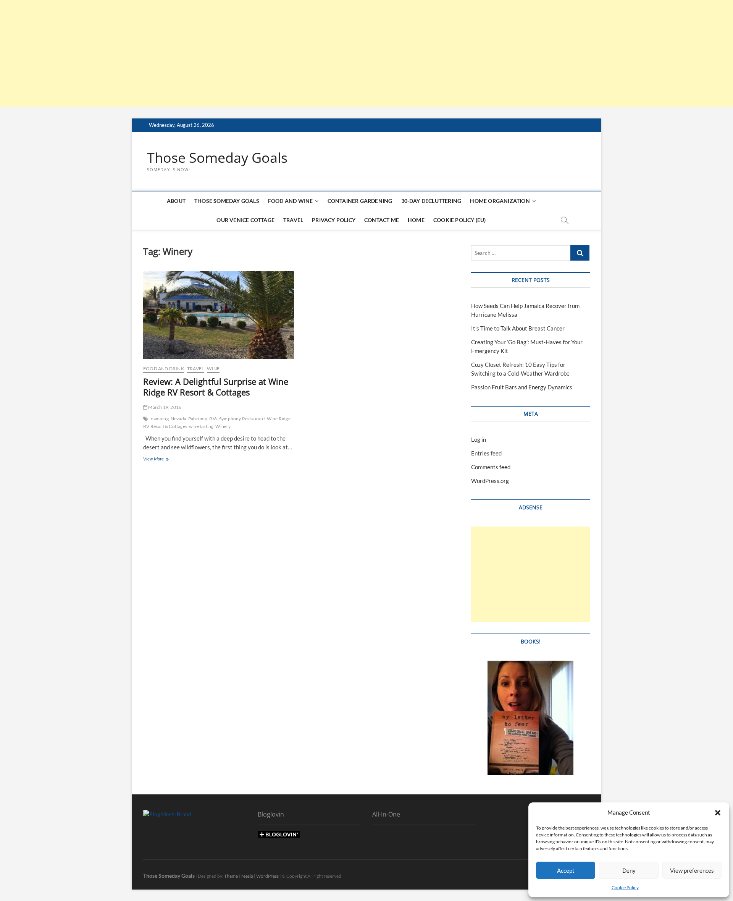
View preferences (692, 870)
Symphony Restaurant (242, 418)
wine (213, 368)
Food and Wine (290, 201)
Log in (478, 439)
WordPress (267, 876)
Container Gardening (360, 201)
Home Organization (500, 201)
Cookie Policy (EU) (459, 220)
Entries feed (486, 453)
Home (416, 220)
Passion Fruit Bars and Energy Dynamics (521, 387)
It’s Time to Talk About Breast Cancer (518, 328)
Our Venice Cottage (245, 220)
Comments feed (490, 466)
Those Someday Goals (217, 157)
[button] (718, 813)
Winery (223, 426)
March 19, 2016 (164, 407)
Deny (629, 870)
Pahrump (197, 418)
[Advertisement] (229, 53)
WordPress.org (490, 480)
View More (162, 459)
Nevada (178, 418)
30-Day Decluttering (431, 201)
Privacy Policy (333, 220)
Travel (293, 220)
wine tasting (201, 426)
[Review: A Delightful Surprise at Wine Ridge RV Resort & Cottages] (218, 315)
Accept (566, 870)
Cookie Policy (625, 887)
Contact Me (381, 220)
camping (159, 418)
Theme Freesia (238, 876)
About (176, 201)
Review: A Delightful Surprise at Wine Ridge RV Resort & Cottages (215, 387)
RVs (213, 418)
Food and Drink (163, 368)
